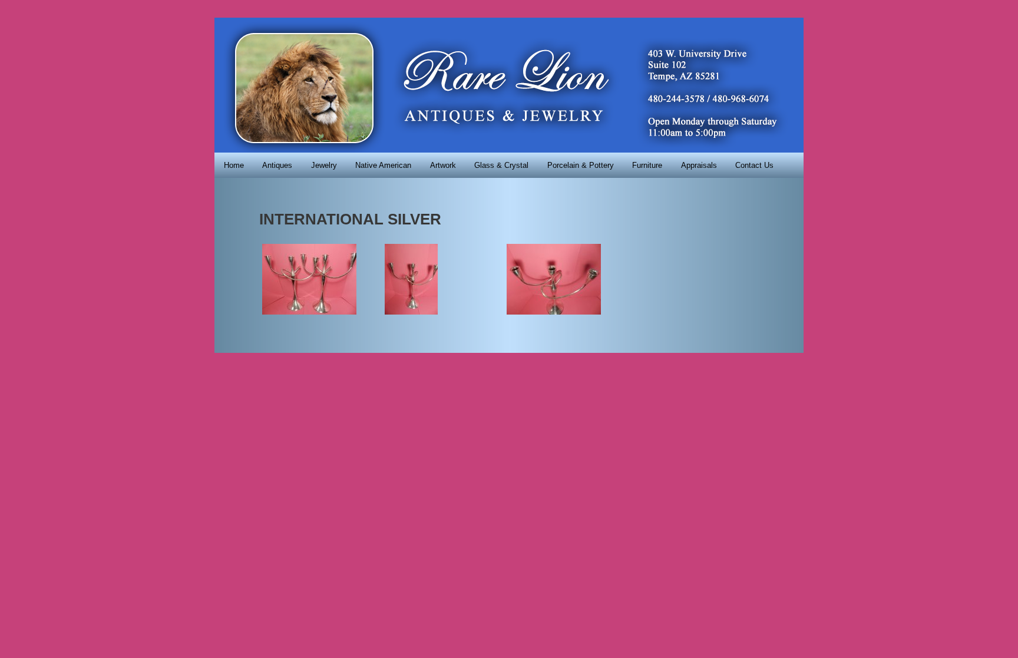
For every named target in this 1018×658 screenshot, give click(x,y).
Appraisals (699, 165)
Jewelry (324, 165)
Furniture (647, 165)
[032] (309, 311)
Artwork (443, 165)
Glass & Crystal (501, 165)
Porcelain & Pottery (580, 165)
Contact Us (754, 165)
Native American (383, 165)
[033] (411, 311)
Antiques (277, 165)
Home (234, 165)
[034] (554, 311)
